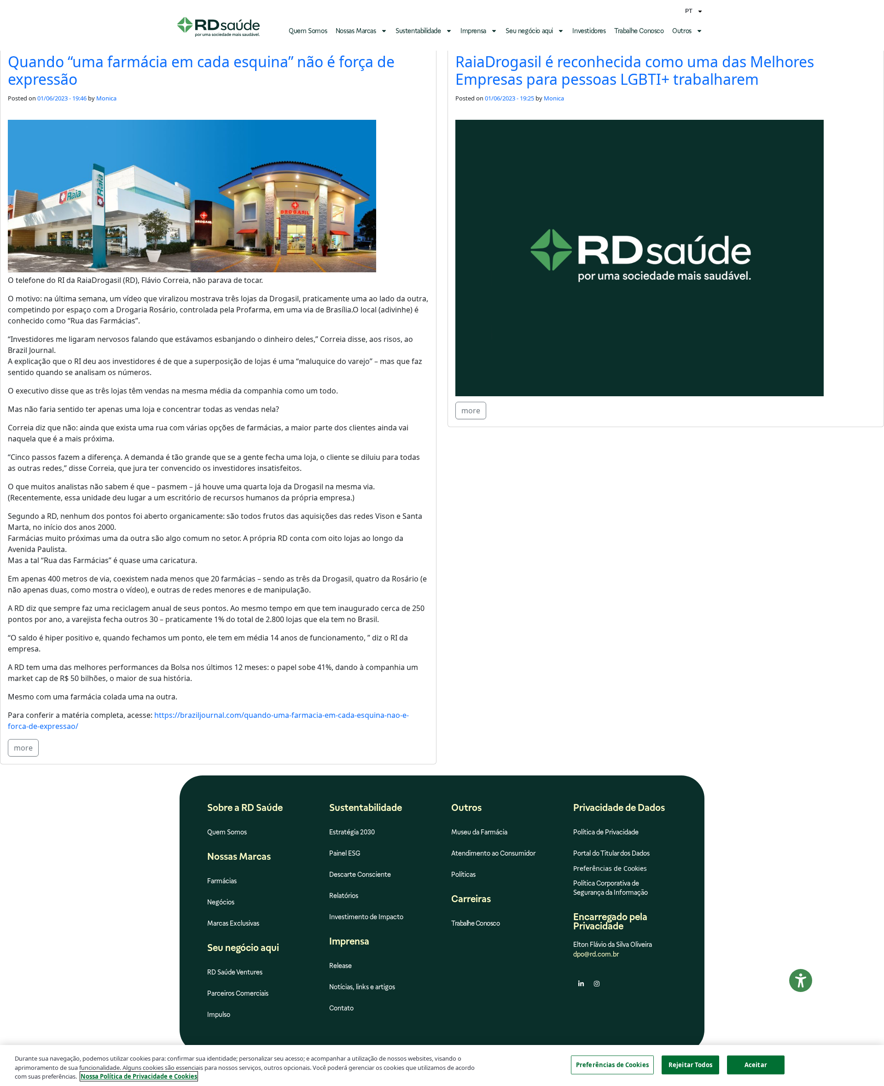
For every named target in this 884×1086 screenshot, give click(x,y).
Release (340, 965)
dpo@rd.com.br (596, 954)
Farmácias (222, 881)
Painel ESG (345, 853)
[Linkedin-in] (581, 984)
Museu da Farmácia (479, 832)
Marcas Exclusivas (233, 923)
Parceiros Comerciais (237, 993)
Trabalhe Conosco (639, 31)
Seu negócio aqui (529, 31)
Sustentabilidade (418, 31)
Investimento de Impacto (366, 917)
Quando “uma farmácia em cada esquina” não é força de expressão (201, 70)
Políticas (463, 874)
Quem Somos (308, 31)
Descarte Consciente (360, 874)
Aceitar (755, 1064)
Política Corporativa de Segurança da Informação (610, 888)
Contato (341, 1008)
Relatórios (343, 895)
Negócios (220, 902)
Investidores (588, 31)
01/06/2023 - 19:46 (62, 98)
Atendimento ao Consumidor (493, 853)
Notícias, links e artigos (362, 987)
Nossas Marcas (356, 31)
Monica (106, 98)
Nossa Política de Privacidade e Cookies (139, 1076)
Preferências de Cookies (612, 1064)
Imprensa (473, 31)
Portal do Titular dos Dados (611, 853)
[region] (442, 1065)
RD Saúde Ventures (234, 972)
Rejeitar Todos (690, 1064)
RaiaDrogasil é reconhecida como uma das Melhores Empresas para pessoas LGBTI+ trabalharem (634, 70)
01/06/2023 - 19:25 (509, 98)
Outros (682, 31)
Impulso (218, 1014)
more (23, 748)
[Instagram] (597, 984)
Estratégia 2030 (352, 832)
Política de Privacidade (606, 832)
